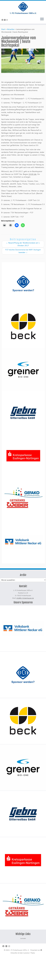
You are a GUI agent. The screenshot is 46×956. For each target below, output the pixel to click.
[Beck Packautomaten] (23, 326)
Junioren (23, 938)
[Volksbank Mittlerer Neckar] (23, 541)
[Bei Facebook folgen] (3, 20)
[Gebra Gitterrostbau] (23, 412)
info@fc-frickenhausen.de (25, 598)
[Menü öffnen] (42, 19)
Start (3, 29)
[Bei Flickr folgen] (5, 20)
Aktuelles (10, 29)
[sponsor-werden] (23, 283)
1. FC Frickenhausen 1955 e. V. (19, 950)
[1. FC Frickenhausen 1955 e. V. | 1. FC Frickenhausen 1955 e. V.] (23, 8)
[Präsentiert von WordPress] (41, 949)
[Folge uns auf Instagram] (7, 20)
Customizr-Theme (29, 953)
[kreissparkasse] (23, 455)
